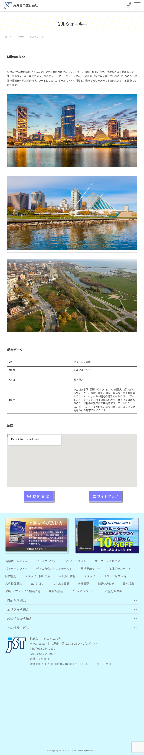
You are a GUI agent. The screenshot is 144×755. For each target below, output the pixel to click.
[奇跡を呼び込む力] (36, 535)
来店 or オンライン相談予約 (22, 591)
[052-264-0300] (129, 6)
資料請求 (128, 583)
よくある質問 (61, 583)
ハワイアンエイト (75, 561)
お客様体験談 (13, 583)
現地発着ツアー (90, 568)
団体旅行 (11, 576)
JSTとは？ (37, 583)
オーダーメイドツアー (109, 561)
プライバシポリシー (84, 591)
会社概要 (83, 583)
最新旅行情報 (67, 576)
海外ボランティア (120, 568)
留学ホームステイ (16, 561)
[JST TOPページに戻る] (15, 652)
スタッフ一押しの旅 (37, 576)
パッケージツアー (16, 568)
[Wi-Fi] (107, 535)
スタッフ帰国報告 (115, 576)
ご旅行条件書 (113, 591)
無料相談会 (56, 591)
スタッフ (89, 576)
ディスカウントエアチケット (54, 568)
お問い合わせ (105, 583)
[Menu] (137, 4)
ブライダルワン (46, 561)
